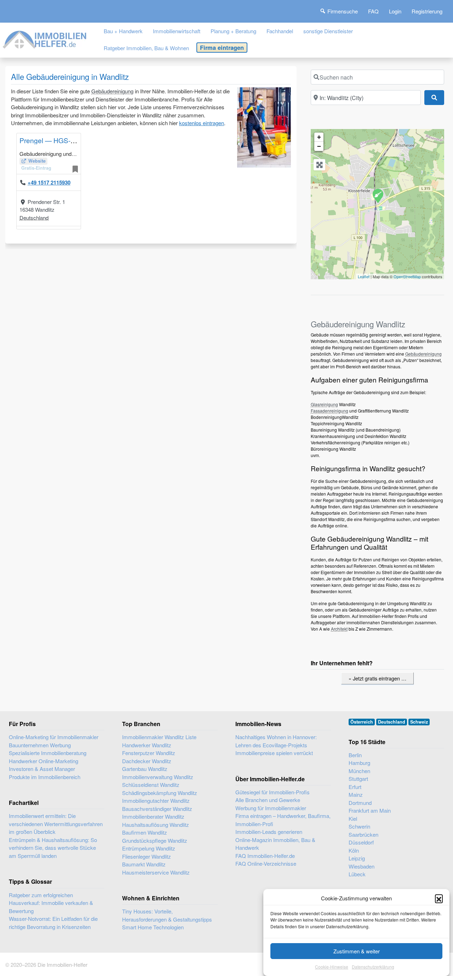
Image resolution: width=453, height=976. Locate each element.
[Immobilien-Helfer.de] (44, 38)
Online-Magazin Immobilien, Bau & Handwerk (275, 844)
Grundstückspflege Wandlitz (154, 840)
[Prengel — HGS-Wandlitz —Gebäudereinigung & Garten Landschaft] (377, 195)
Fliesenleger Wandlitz (146, 856)
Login (395, 11)
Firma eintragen (222, 47)
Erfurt (355, 786)
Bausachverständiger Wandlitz (157, 808)
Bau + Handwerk (123, 31)
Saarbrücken (363, 834)
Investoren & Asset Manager (42, 768)
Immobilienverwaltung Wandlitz (157, 777)
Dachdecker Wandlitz (146, 761)
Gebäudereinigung (112, 91)
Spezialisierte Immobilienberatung (47, 752)
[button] (438, 898)
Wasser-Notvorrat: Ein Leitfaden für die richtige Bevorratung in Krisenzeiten (53, 922)
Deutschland (33, 217)
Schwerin (359, 826)
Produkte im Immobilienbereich (44, 777)
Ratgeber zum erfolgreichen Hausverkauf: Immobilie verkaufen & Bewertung (51, 902)
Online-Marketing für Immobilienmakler (53, 737)
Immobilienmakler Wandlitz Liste (159, 737)
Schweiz (419, 722)
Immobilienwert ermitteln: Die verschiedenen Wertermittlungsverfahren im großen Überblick (56, 823)
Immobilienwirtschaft (176, 31)
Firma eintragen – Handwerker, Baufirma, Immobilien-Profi (283, 820)
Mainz (356, 794)
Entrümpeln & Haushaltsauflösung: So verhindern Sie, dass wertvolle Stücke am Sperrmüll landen (53, 847)
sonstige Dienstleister (328, 31)
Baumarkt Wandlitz (144, 864)
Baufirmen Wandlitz (144, 832)
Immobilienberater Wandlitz (153, 816)
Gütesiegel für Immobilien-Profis (272, 792)
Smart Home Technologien (153, 927)
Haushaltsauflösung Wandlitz (155, 824)
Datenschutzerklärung (373, 967)
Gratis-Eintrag (36, 168)
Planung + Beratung (233, 31)
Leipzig (357, 858)
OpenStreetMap (407, 276)
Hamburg (359, 762)
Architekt (339, 629)
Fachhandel (279, 31)
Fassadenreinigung (329, 411)
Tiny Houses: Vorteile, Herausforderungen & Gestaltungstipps (167, 915)
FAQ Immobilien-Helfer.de (265, 855)
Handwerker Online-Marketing (43, 761)
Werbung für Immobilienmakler (270, 808)
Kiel (353, 818)
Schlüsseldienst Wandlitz (150, 784)
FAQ (373, 11)
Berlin (355, 755)
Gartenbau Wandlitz (144, 768)
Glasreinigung (324, 404)
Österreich (361, 722)
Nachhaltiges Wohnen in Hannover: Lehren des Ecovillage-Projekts (276, 741)
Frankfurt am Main (370, 810)
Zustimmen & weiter (356, 951)
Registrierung (427, 11)
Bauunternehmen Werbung (40, 745)
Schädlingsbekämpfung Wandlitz (159, 792)
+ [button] (319, 137)
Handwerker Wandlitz (146, 745)
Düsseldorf (361, 842)
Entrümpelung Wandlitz (148, 848)
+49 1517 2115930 (49, 182)
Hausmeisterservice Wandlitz (156, 872)
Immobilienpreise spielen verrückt (274, 752)
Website (37, 161)
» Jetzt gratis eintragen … (377, 678)
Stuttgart (358, 778)
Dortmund (360, 802)
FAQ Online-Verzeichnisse (265, 863)
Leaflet (363, 276)
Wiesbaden (361, 866)
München (359, 771)
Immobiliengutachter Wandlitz (156, 800)
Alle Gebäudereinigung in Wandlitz (70, 76)
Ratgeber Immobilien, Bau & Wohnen (146, 48)
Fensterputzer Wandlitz (148, 752)
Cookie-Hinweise (331, 967)
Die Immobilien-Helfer (62, 964)
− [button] (319, 146)
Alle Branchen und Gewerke (267, 799)
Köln (354, 850)
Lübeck (357, 874)
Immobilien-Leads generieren (268, 831)
